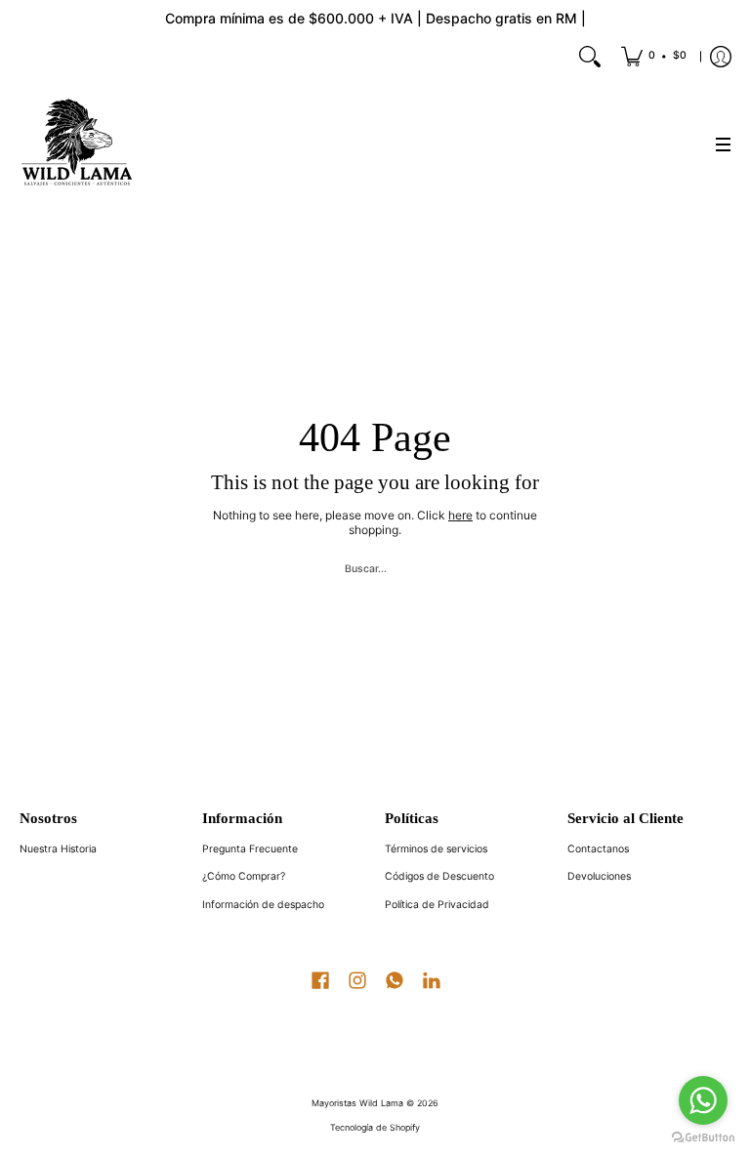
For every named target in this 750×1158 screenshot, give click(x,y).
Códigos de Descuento (439, 876)
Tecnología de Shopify (375, 1127)
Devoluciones (599, 876)
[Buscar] (589, 56)
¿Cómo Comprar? (243, 876)
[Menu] (722, 144)
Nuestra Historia (58, 849)
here (460, 515)
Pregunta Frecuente (250, 849)
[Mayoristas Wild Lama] (78, 144)
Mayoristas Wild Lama (357, 1102)
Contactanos (598, 849)
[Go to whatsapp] (703, 1100)
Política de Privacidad (437, 904)
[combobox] (375, 566)
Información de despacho (263, 904)
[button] (320, 978)
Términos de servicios (436, 849)
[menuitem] (653, 56)
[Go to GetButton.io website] (703, 1138)
